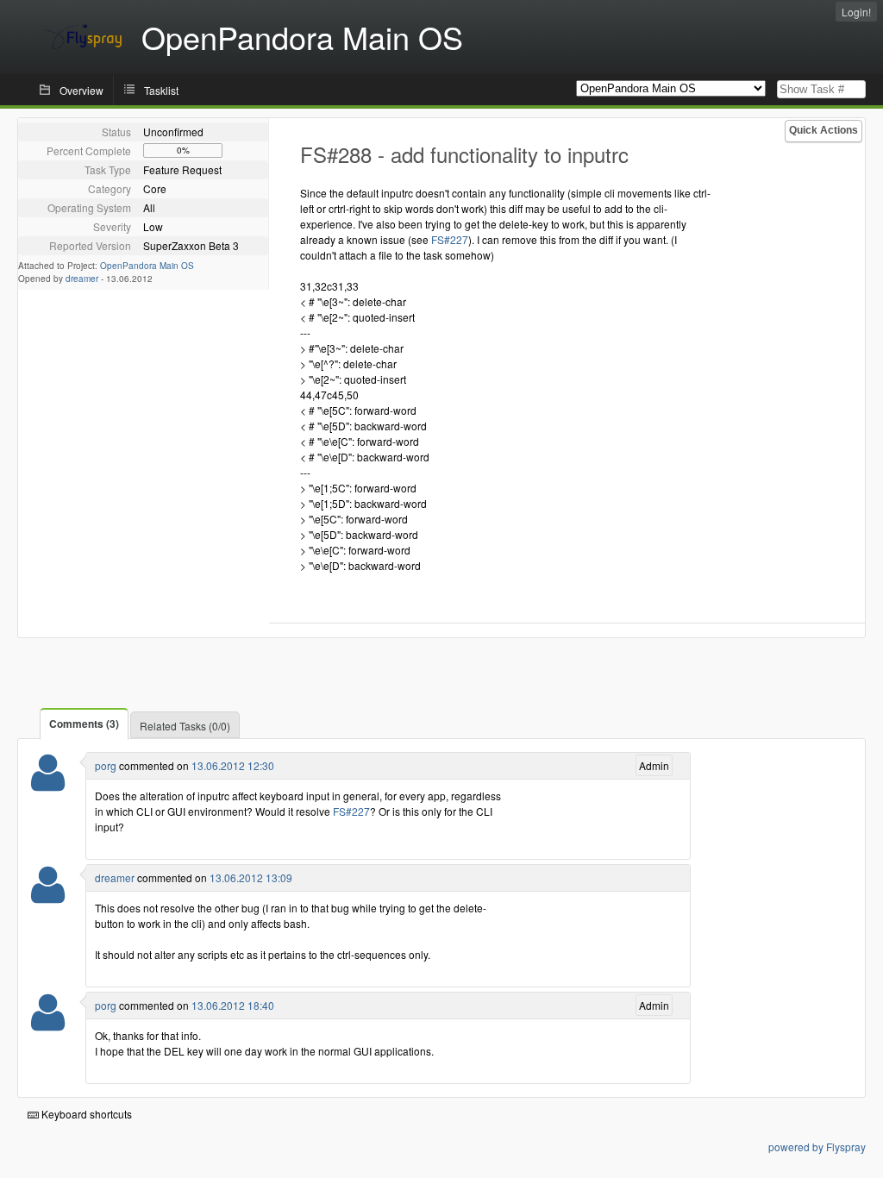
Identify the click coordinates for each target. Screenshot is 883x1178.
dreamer (82, 279)
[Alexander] (48, 895)
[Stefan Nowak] (48, 783)
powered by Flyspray (817, 1146)
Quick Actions (823, 130)
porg (105, 765)
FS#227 (449, 239)
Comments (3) (84, 723)
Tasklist (161, 90)
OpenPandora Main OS (147, 266)
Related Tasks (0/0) (185, 725)
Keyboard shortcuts (85, 1113)
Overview (81, 90)
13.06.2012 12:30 (232, 765)
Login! (856, 11)
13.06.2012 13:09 (251, 877)
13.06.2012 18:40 (232, 1005)
